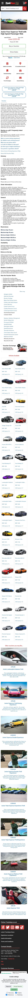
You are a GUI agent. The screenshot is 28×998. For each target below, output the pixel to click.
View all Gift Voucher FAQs (7, 153)
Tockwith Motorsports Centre (11, 334)
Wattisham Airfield (8, 336)
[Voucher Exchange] (14, 347)
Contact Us (11, 958)
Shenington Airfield (8, 326)
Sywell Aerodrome (8, 328)
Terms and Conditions (7, 941)
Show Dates (14, 52)
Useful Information (6, 938)
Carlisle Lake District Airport (10, 302)
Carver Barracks (8, 304)
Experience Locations (7, 935)
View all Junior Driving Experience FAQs (10, 151)
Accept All (14, 989)
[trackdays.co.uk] (12, 4)
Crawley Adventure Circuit (10, 308)
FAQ (2, 961)
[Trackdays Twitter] (8, 929)
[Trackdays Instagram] (12, 929)
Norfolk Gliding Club (9, 320)
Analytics (19, 992)
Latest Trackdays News (7, 932)
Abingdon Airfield (8, 294)
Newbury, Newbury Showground (12, 318)
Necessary (11, 992)
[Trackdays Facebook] (3, 929)
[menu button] (2, 3)
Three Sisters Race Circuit (10, 332)
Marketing (19, 994)
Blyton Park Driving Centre (10, 300)
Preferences (11, 994)
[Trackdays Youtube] (17, 929)
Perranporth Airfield (8, 322)
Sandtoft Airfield (8, 324)
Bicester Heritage (8, 298)
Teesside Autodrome (9, 330)
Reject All (8, 986)
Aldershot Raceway (8, 296)
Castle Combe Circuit (9, 306)
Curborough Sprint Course (10, 310)
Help (2, 964)
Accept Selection (18, 986)
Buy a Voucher (14, 46)
